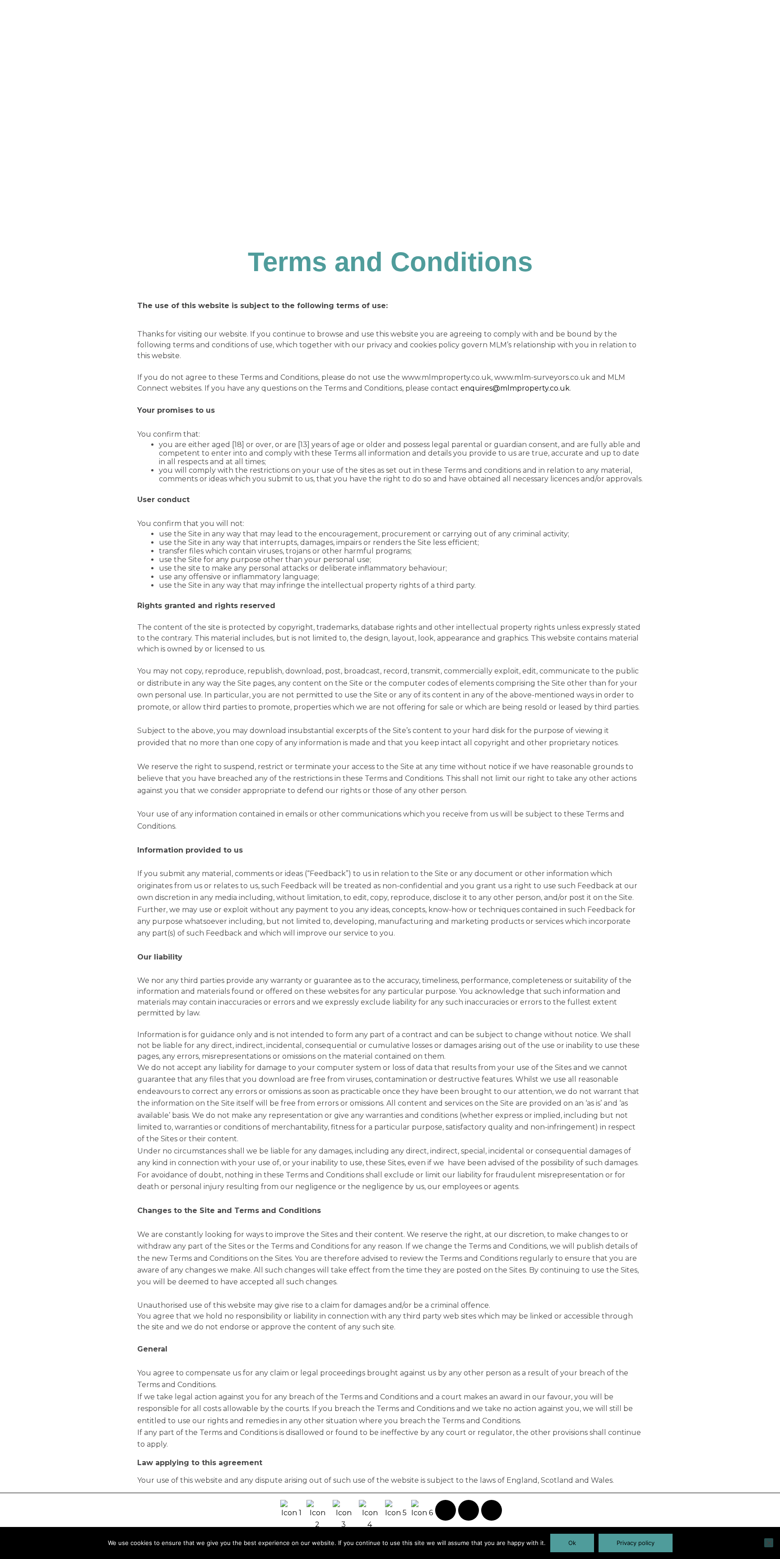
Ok (572, 1542)
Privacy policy (636, 1542)
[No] (768, 1542)
